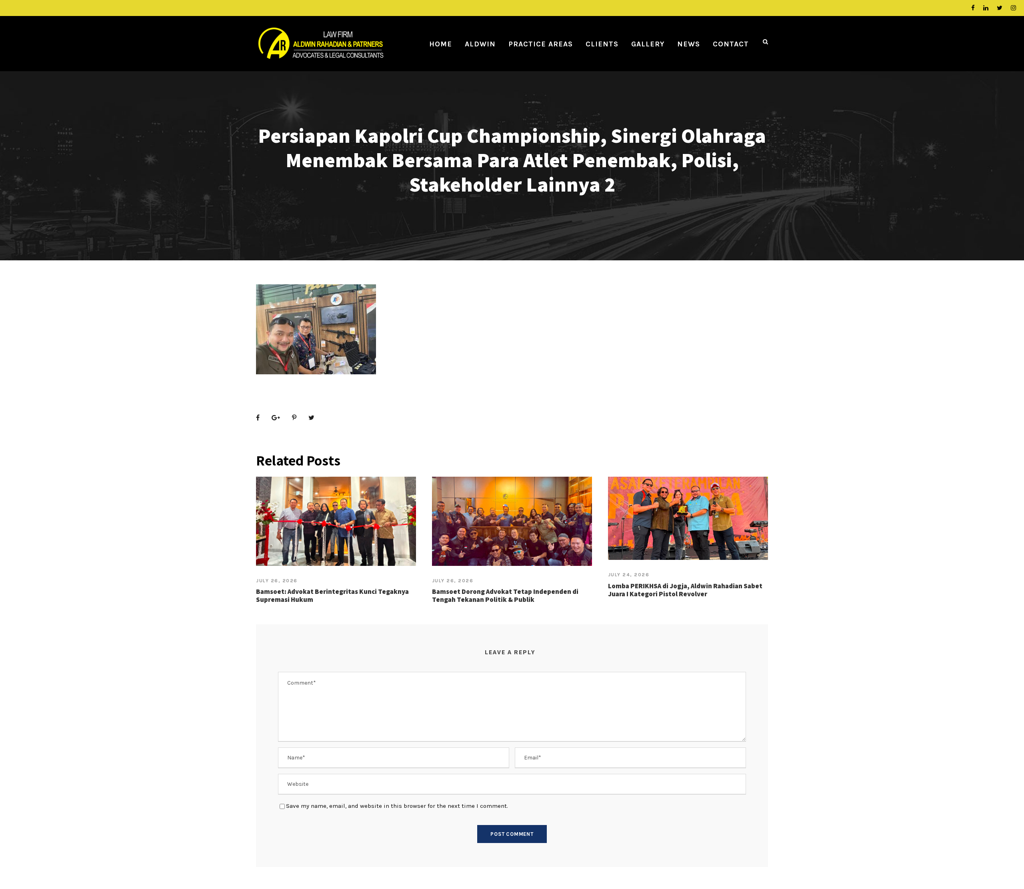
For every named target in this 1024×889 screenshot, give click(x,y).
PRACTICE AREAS (540, 44)
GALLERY (647, 44)
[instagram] (1013, 8)
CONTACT (731, 44)
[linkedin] (985, 8)
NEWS (688, 44)
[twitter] (999, 8)
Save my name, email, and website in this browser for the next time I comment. (397, 805)
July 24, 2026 (629, 574)
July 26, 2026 (277, 580)
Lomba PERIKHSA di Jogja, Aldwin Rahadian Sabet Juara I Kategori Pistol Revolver (685, 589)
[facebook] (973, 8)
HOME (440, 44)
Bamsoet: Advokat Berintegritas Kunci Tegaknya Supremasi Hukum (332, 595)
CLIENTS (602, 44)
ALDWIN (480, 44)
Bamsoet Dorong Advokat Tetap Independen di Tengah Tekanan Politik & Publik (505, 595)
